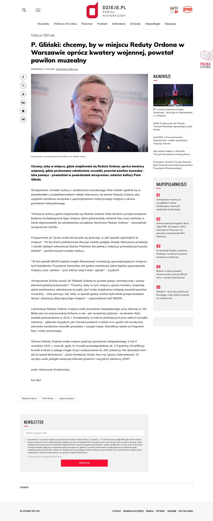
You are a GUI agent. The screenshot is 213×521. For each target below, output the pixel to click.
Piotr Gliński (47, 398)
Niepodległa (152, 23)
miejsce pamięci (66, 398)
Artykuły (135, 23)
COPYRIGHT (160, 511)
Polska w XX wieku (65, 23)
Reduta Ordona (29, 398)
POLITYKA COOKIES (186, 511)
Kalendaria (118, 23)
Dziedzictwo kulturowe (67, 69)
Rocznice (87, 23)
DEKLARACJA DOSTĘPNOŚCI (133, 511)
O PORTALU (116, 511)
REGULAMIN (171, 511)
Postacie (102, 23)
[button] (192, 488)
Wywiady (43, 23)
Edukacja (170, 23)
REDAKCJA (150, 511)
